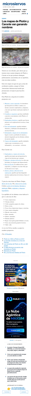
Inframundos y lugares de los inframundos (16, 133)
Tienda (24, 11)
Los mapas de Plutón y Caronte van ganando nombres (15, 24)
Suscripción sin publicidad (12, 288)
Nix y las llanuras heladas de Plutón (14, 252)
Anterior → (24, 392)
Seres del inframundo (10, 126)
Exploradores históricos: (11, 120)
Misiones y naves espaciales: (12, 103)
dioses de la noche (20, 184)
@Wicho (6, 31)
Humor (24, 9)
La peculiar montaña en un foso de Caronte (14, 241)
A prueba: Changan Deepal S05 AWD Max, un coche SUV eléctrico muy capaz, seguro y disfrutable (16, 348)
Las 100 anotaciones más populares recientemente (18, 388)
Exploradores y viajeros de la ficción (14, 154)
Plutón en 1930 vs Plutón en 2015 (14, 239)
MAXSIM (12, 340)
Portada (5, 9)
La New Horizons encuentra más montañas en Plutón (13, 248)
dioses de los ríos (7, 184)
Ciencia (4, 18)
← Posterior (6, 392)
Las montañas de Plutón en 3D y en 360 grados (16, 244)
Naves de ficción (9, 164)
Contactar (6, 11)
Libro (4, 13)
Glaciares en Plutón (10, 251)
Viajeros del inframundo (11, 141)
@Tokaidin (8, 234)
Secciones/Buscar (15, 9)
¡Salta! (24, 13)
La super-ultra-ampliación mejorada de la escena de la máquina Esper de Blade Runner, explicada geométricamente (17, 370)
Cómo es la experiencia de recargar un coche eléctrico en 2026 (16, 355)
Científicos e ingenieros (11, 114)
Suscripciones (15, 11)
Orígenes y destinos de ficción (13, 160)
